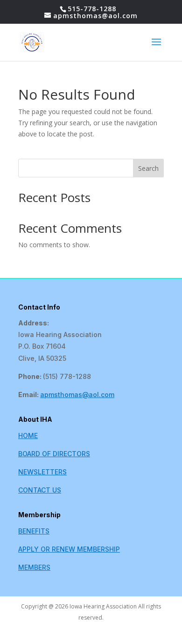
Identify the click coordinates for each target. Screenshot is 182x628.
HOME (28, 435)
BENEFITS (33, 531)
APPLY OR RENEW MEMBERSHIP (69, 549)
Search (148, 168)
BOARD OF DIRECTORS (54, 454)
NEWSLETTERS (42, 472)
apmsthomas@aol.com (77, 394)
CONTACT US (39, 490)
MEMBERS (34, 567)
